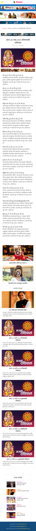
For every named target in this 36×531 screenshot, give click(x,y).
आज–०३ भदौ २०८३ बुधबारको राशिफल (18, 459)
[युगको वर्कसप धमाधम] (12, 507)
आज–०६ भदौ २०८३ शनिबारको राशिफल (18, 369)
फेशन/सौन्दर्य (19, 482)
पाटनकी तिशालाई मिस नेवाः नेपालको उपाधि (22, 499)
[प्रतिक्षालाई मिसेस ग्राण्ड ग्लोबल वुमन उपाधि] (12, 484)
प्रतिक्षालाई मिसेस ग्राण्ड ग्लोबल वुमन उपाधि (21, 484)
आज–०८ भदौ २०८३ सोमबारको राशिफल (18, 339)
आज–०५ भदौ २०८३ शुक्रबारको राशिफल (18, 399)
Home (5, 28)
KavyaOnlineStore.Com (24, 529)
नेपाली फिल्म (19, 505)
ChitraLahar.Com (22, 524)
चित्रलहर (22, 45)
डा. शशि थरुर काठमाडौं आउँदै (18, 310)
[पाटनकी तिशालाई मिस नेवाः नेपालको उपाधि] (12, 500)
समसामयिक (19, 489)
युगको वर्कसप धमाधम (21, 506)
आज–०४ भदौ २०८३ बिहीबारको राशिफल (18, 430)
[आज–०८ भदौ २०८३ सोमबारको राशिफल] (12, 515)
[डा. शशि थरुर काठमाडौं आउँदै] (12, 492)
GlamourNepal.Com (21, 526)
